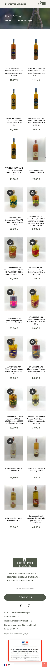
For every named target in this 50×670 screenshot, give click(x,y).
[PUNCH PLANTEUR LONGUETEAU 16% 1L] (36, 159)
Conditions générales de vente (21, 573)
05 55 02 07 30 (11, 616)
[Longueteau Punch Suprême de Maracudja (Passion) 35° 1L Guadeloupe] (36, 507)
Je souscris (25, 597)
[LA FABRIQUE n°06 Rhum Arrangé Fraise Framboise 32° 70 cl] (13, 308)
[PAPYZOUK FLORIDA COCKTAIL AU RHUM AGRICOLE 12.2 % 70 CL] (13, 109)
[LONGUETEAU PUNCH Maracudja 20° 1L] (36, 457)
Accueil (7, 20)
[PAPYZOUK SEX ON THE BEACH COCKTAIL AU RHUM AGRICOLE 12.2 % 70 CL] (36, 59)
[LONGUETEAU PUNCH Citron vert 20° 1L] (13, 507)
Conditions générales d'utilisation (23, 577)
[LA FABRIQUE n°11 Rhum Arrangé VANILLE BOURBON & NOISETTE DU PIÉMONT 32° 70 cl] (13, 407)
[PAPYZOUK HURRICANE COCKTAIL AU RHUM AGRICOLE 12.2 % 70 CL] (13, 159)
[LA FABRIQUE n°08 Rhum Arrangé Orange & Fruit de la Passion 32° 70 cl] (36, 308)
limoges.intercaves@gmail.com (18, 620)
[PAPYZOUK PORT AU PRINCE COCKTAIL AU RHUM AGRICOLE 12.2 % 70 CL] (36, 109)
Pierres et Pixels (29, 625)
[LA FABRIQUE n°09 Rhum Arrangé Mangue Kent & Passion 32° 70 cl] (13, 357)
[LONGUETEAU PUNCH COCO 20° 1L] (13, 457)
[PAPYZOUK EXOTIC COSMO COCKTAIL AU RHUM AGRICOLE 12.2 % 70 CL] (13, 59)
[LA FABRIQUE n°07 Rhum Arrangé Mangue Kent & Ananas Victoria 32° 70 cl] (36, 258)
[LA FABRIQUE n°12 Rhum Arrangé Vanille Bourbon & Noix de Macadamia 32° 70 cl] (36, 407)
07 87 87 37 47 (11, 628)
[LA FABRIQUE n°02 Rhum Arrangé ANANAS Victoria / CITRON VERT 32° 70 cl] (13, 208)
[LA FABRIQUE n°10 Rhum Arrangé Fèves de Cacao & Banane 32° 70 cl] (36, 357)
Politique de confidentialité (20, 581)
